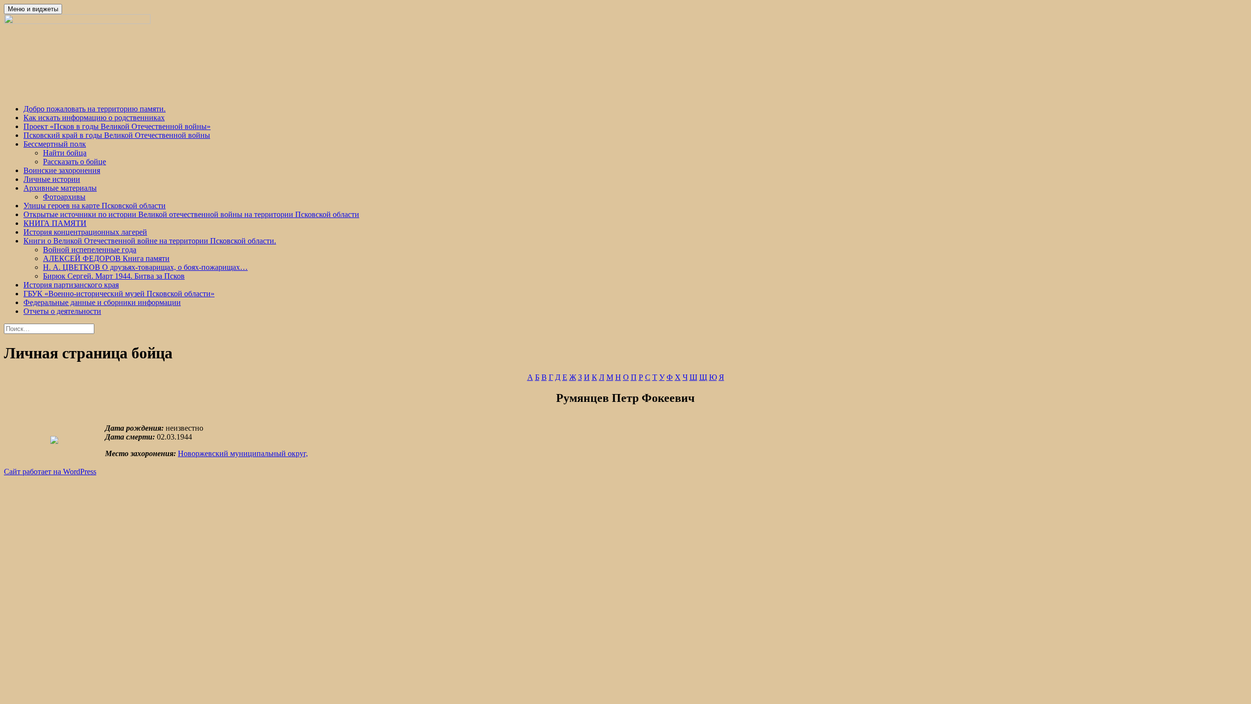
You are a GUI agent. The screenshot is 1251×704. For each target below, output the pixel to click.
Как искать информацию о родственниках (94, 117)
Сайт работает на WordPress (50, 471)
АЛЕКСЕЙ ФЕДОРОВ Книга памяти (106, 258)
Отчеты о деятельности (62, 311)
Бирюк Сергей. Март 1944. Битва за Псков (114, 276)
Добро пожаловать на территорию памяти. (94, 109)
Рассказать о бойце (74, 161)
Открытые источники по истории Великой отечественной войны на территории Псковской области (191, 214)
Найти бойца (64, 153)
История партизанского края (71, 285)
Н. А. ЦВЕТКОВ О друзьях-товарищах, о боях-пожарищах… (145, 267)
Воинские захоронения (61, 170)
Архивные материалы (60, 188)
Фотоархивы (64, 197)
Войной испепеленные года (89, 249)
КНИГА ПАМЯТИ (54, 223)
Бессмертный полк (54, 144)
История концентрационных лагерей (85, 232)
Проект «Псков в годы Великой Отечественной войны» (117, 126)
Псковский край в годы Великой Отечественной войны (116, 135)
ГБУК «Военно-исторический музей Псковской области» (119, 293)
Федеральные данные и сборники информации (102, 302)
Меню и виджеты (33, 9)
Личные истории (51, 179)
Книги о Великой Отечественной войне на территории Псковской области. (149, 241)
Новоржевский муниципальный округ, (243, 453)
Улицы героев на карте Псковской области (94, 205)
